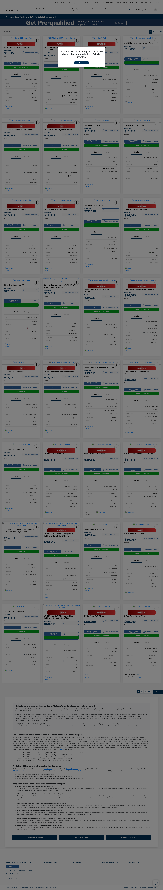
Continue (81, 63)
